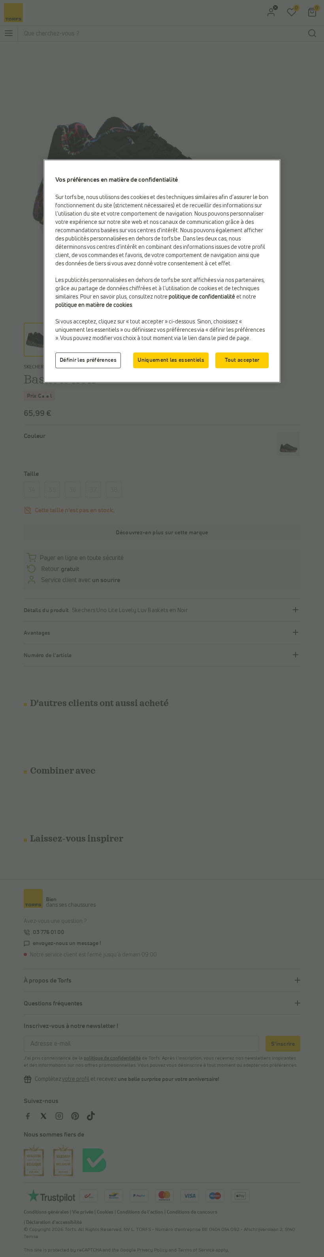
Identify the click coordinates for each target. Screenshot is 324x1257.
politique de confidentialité (202, 296)
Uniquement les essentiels (171, 360)
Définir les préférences (88, 360)
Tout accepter (242, 360)
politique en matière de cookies (93, 305)
